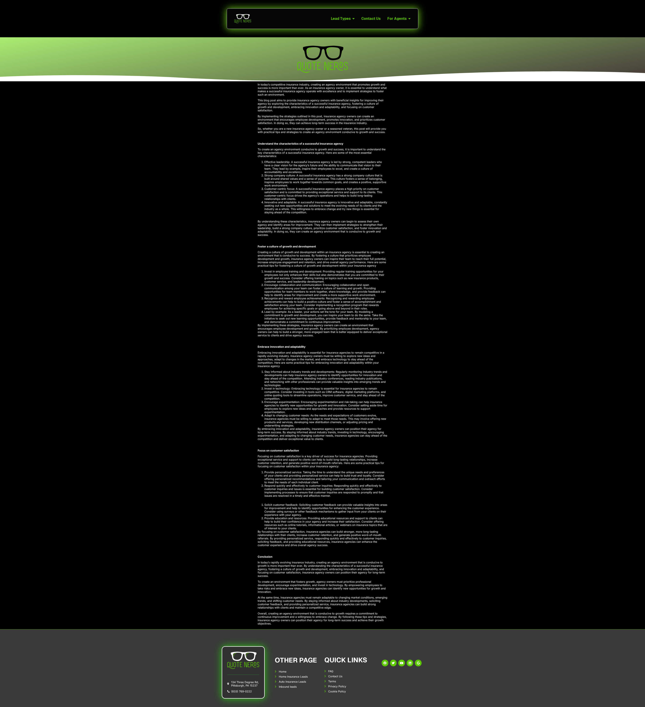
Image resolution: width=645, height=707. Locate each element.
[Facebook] (385, 663)
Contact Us (371, 18)
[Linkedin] (410, 663)
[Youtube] (401, 663)
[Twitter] (393, 663)
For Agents (397, 18)
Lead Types (341, 18)
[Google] (418, 663)
